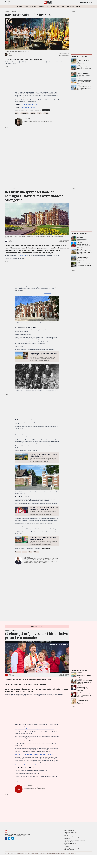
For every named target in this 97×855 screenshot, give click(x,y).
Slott (30, 552)
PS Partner (14, 630)
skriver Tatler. (47, 293)
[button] (37, 308)
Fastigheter (14, 188)
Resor (19, 11)
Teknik (48, 6)
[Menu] (91, 2)
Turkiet (39, 113)
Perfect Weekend (70, 6)
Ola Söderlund (27, 118)
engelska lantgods (22, 255)
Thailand (33, 113)
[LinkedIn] (12, 838)
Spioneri (36, 552)
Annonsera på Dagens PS (70, 843)
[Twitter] (9, 838)
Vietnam (46, 113)
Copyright (66, 835)
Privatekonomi (41, 6)
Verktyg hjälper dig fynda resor (29, 104)
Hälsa (63, 6)
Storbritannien (24, 113)
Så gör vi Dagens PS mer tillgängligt (72, 848)
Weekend (14, 11)
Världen (26, 6)
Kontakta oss (67, 833)
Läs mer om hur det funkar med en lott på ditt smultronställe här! (30, 765)
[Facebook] (6, 838)
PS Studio (78, 6)
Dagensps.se (7, 11)
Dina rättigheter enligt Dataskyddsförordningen (74, 840)
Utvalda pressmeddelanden (70, 832)
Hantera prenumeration (69, 830)
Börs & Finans (33, 6)
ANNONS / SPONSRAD (28, 785)
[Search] (89, 2)
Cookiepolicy (67, 838)
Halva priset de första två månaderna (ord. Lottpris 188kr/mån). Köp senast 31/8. (34, 729)
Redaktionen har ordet (69, 844)
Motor (58, 6)
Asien (16, 113)
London (24, 552)
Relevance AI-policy (68, 841)
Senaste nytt (19, 6)
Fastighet (17, 552)
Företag (53, 6)
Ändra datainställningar (69, 849)
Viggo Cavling (27, 557)
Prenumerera (84, 2)
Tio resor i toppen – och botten (28, 107)
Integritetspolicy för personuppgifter (72, 837)
